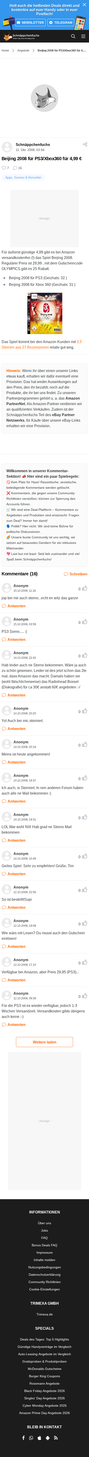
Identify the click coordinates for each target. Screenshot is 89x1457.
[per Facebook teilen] (23, 1438)
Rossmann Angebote (44, 1383)
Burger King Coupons (44, 1376)
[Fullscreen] (44, 313)
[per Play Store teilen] (48, 1438)
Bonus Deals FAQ (44, 1245)
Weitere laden (44, 1042)
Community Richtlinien (45, 1282)
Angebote (23, 50)
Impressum (45, 1252)
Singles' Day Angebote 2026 (44, 1398)
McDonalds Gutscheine (44, 1369)
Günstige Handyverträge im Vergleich (44, 1347)
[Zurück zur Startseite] (21, 36)
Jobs (44, 1230)
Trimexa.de (45, 1314)
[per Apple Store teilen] (39, 1438)
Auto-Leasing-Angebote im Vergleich (44, 1354)
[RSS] (56, 1438)
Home (5, 50)
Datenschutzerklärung (44, 1274)
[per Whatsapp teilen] (31, 1438)
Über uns (44, 1223)
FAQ (44, 1238)
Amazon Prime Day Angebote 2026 (44, 1413)
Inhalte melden (44, 1260)
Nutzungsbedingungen (44, 1267)
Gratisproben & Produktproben (44, 1361)
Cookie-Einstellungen (44, 1289)
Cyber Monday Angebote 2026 (45, 1405)
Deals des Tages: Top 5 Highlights (44, 1339)
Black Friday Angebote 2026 (44, 1391)
